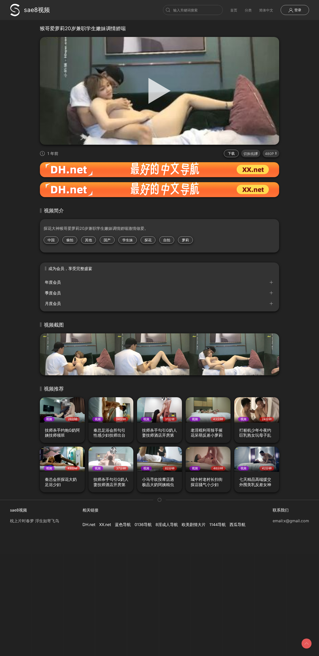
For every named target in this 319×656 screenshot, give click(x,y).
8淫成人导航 (167, 524)
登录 (297, 10)
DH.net (88, 524)
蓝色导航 (123, 524)
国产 (107, 240)
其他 (88, 240)
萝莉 (185, 240)
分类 (248, 10)
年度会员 (53, 282)
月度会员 (53, 303)
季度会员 (53, 292)
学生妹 (127, 240)
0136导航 (143, 524)
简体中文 (266, 10)
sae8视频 (37, 9)
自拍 (166, 240)
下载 (231, 153)
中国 (51, 240)
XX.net (105, 524)
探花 (148, 240)
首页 (233, 10)
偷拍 (69, 240)
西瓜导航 (237, 524)
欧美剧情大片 (194, 524)
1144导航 (217, 524)
